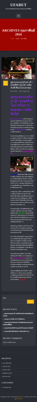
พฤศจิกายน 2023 (7, 373)
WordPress (20, 397)
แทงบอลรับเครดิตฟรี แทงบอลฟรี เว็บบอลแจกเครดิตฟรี (18, 328)
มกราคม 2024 (6, 366)
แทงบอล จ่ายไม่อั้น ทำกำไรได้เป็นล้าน (14, 319)
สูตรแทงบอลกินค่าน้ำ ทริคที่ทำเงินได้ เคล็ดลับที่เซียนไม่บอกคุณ (21, 85)
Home (12, 38)
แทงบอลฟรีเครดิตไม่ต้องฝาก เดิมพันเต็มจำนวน (16, 331)
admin (15, 91)
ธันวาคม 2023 (6, 370)
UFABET (18, 5)
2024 (17, 38)
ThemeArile (19, 399)
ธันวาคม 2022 (6, 376)
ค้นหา (4, 298)
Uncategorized (25, 91)
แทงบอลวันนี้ (22, 279)
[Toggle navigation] (18, 15)
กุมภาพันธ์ (23, 38)
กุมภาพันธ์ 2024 (7, 363)
